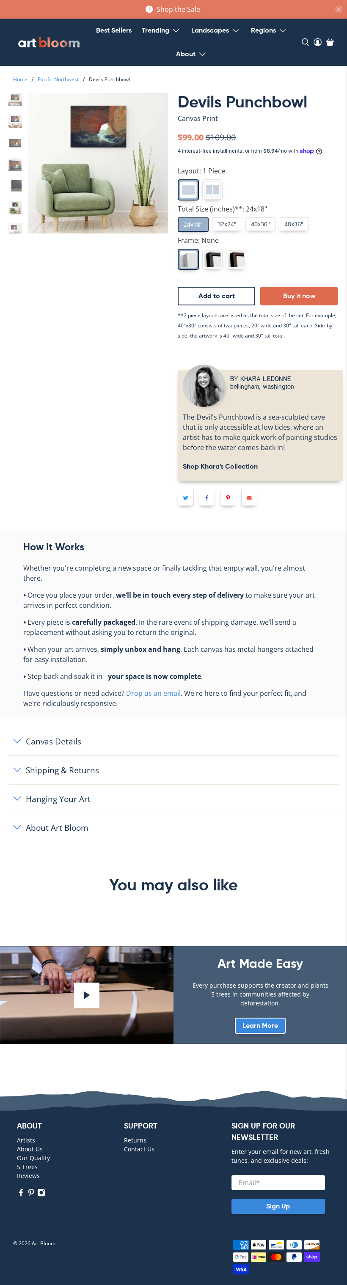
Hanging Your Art (58, 798)
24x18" (193, 224)
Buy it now (299, 295)
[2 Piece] (212, 189)
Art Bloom (43, 1243)
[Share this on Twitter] (186, 498)
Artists (26, 1140)
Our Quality (33, 1158)
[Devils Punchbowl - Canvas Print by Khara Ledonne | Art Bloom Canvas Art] (98, 163)
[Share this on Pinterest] (228, 498)
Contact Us (139, 1149)
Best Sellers (114, 30)
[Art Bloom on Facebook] (21, 1194)
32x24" (227, 224)
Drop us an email (153, 693)
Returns (135, 1140)
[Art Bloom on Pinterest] (31, 1194)
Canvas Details (53, 741)
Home (20, 79)
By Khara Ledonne (260, 378)
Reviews (28, 1176)
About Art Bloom (57, 827)
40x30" (260, 224)
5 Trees (27, 1167)
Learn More (260, 1025)
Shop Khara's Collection (220, 466)
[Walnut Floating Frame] (236, 259)
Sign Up (278, 1206)
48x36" (293, 224)
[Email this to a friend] (249, 498)
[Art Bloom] (49, 42)
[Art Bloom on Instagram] (41, 1194)
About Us (30, 1149)
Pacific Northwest (58, 79)
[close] (338, 9)
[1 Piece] (188, 189)
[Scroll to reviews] (260, 126)
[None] (188, 259)
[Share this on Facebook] (207, 498)
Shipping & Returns (62, 770)
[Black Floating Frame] (212, 259)
